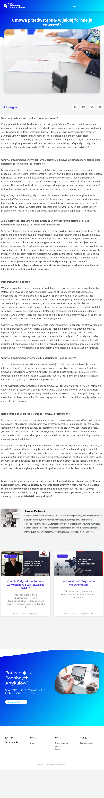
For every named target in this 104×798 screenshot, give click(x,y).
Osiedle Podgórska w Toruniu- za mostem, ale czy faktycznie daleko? (25, 585)
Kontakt (58, 749)
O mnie (32, 743)
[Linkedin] (12, 738)
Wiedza (58, 746)
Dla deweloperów (61, 743)
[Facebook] (6, 738)
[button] (74, 5)
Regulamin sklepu (86, 743)
